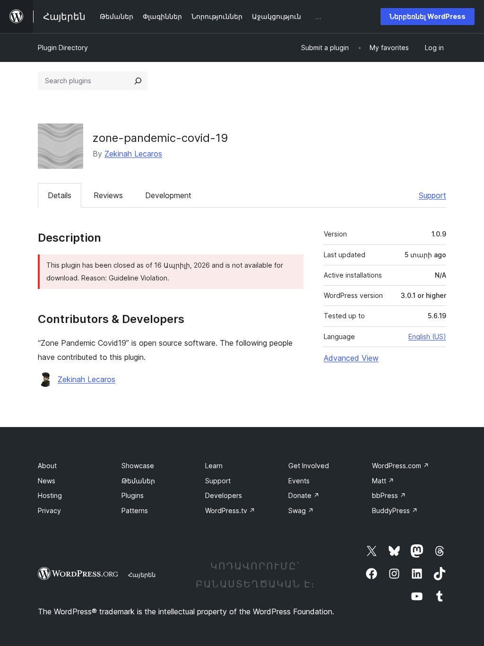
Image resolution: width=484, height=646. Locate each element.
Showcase (137, 466)
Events (299, 481)
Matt (383, 481)
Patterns (134, 510)
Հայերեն (142, 574)
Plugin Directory (63, 48)
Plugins (132, 495)
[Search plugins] (138, 80)
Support (432, 195)
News (46, 481)
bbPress (389, 495)
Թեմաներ (138, 481)
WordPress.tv (230, 510)
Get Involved (308, 466)
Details (59, 195)
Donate (304, 495)
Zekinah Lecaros (133, 153)
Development (168, 195)
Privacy (49, 510)
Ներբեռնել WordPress (427, 16)
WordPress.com (400, 466)
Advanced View (351, 358)
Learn (214, 466)
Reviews (108, 195)
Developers (223, 495)
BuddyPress (395, 510)
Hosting (50, 495)
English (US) (427, 336)
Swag (301, 510)
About (47, 466)
